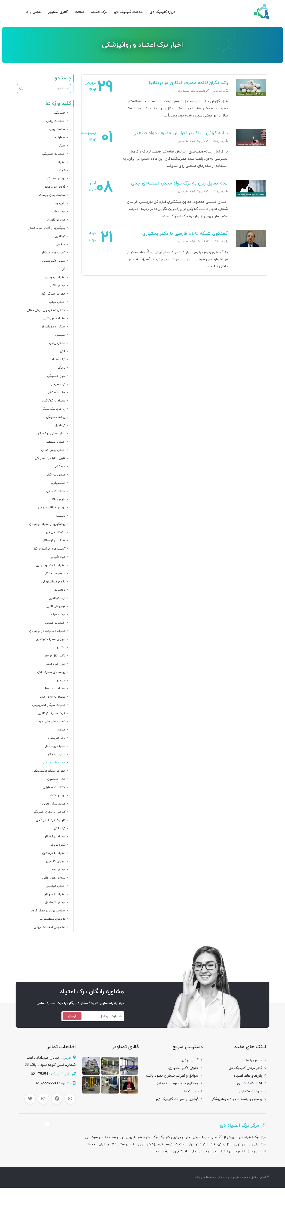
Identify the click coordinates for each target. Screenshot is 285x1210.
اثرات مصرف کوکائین (51, 713)
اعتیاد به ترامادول (53, 853)
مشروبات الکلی (55, 475)
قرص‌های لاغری (55, 606)
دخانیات (59, 590)
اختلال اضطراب (55, 442)
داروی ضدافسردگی (53, 582)
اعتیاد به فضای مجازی (50, 565)
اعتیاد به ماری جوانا (52, 697)
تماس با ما (34, 12)
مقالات (79, 12)
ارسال (72, 1016)
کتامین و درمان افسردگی (49, 812)
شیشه (61, 170)
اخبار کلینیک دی (249, 1083)
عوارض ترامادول (55, 902)
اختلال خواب (57, 302)
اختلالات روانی (55, 121)
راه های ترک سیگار (53, 409)
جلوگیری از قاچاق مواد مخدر (46, 228)
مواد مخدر (58, 211)
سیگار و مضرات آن (53, 327)
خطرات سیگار (56, 754)
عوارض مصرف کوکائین (50, 639)
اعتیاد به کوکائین (53, 401)
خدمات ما (191, 1091)
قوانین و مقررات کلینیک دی (177, 1099)
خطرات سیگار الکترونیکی (49, 771)
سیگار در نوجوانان (53, 540)
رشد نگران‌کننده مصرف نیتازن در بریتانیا (188, 83)
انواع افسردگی (56, 376)
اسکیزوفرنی (57, 483)
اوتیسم (60, 516)
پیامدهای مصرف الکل (51, 672)
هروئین (60, 680)
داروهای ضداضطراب (52, 919)
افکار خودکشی (56, 392)
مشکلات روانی (55, 532)
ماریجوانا (59, 203)
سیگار (61, 146)
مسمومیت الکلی (54, 573)
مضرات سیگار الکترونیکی (48, 705)
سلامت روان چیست (52, 195)
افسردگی (59, 113)
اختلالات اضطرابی (54, 787)
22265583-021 (46, 1083)
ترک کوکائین (57, 598)
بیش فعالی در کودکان (51, 433)
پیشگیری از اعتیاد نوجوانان (47, 524)
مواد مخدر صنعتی (53, 763)
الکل (62, 351)
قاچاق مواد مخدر (54, 187)
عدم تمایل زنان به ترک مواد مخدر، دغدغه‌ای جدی (179, 183)
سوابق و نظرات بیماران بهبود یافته (172, 1075)
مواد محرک (58, 614)
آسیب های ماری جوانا (51, 721)
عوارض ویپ (57, 869)
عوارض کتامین (55, 861)
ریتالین (60, 647)
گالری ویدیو (190, 1060)
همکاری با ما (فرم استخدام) (178, 1083)
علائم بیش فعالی (53, 804)
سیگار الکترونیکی (53, 261)
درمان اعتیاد (57, 795)
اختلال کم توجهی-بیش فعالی (45, 310)
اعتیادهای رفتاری (54, 318)
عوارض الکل (57, 285)
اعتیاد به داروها (55, 688)
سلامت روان (57, 129)
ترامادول (60, 425)
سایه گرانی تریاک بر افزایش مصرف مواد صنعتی (180, 133)
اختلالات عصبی (55, 623)
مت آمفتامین (56, 779)
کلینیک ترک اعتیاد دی (50, 820)
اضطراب (60, 137)
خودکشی (59, 466)
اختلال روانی (57, 343)
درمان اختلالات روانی (51, 508)
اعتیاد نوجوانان (55, 277)
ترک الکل (59, 828)
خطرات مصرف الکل (53, 294)
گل (63, 269)
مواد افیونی (57, 557)
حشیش (60, 335)
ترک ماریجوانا (56, 738)
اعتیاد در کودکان (54, 837)
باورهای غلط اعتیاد (248, 1075)
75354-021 (39, 1074)
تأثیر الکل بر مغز (54, 656)
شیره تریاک (57, 845)
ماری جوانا (58, 499)
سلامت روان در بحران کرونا (48, 911)
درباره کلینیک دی (162, 12)
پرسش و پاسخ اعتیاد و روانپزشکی (236, 1099)
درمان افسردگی (55, 179)
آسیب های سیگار (53, 253)
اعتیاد (61, 162)
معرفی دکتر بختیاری (183, 1068)
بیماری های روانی (53, 878)
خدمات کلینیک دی (128, 12)
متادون (60, 730)
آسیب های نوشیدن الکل (49, 549)
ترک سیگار (58, 384)
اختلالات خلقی (55, 491)
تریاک (61, 368)
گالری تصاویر (58, 12)
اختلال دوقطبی (55, 886)
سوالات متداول (250, 1091)
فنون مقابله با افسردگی (50, 458)
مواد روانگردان (56, 220)
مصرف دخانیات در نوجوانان (47, 631)
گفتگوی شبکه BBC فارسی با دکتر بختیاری (185, 233)
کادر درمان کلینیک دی (245, 1068)
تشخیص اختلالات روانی (49, 927)
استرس (60, 244)
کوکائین (60, 236)
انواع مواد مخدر (55, 664)
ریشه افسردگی (55, 417)
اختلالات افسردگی (53, 154)
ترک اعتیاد (99, 12)
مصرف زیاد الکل (55, 746)
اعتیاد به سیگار (55, 894)
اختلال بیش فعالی (53, 450)
